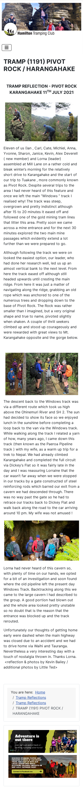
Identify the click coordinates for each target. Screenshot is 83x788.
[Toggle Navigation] (7, 47)
